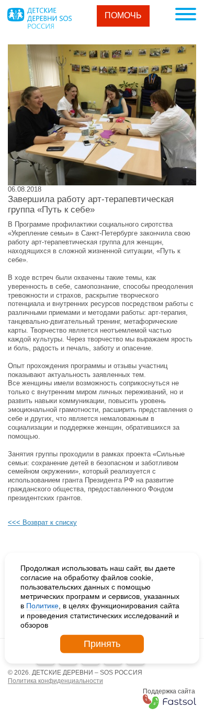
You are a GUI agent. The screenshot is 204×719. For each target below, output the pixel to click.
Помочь (123, 15)
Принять (102, 644)
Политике (42, 606)
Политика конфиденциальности (55, 681)
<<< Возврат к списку (42, 522)
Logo (39, 18)
